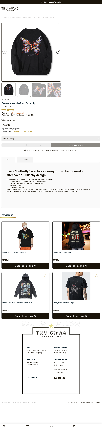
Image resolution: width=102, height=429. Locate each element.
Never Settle (27, 17)
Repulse (34, 402)
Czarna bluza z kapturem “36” (63, 252)
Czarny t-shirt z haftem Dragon (64, 303)
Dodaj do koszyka (75, 145)
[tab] (8, 160)
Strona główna (8, 17)
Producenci (18, 17)
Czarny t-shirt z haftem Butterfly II (14, 252)
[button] (98, 426)
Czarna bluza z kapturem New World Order (17, 303)
